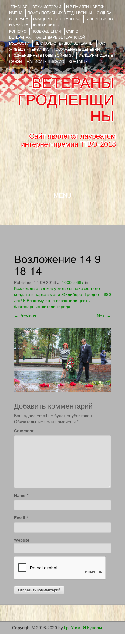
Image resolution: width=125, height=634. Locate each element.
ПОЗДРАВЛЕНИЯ (46, 31)
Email (19, 517)
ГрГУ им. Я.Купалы (83, 627)
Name (19, 495)
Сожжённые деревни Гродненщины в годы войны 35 (54, 52)
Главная (19, 7)
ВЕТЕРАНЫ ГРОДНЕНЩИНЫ (66, 99)
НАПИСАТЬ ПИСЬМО (45, 62)
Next (104, 315)
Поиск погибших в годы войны (59, 13)
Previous (25, 315)
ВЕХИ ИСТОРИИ (46, 7)
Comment (24, 430)
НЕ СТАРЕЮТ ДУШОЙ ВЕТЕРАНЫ (63, 43)
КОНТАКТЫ (79, 62)
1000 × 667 (73, 282)
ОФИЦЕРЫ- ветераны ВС (56, 19)
